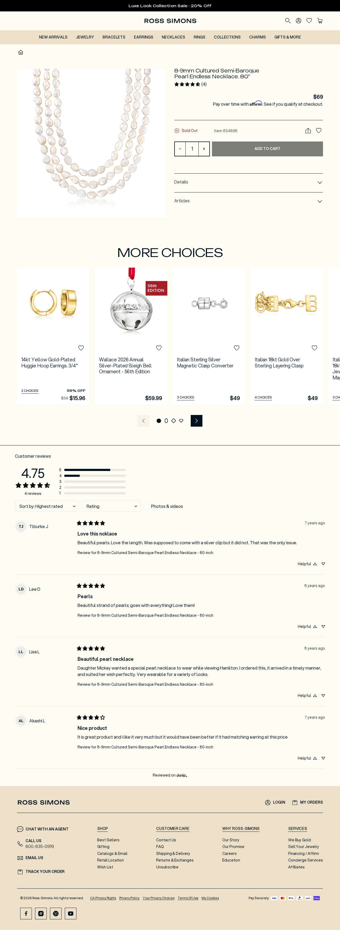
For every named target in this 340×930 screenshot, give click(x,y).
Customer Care (173, 828)
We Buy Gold (299, 840)
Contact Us (166, 840)
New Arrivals (53, 37)
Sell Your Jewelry (303, 846)
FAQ (160, 846)
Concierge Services (305, 860)
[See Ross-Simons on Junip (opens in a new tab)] (182, 775)
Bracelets (114, 37)
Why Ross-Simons (240, 828)
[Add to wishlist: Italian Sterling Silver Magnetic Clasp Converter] (236, 348)
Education (231, 860)
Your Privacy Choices (158, 898)
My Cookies (210, 898)
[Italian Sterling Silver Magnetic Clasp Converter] (209, 336)
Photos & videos (167, 506)
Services (297, 828)
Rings (199, 37)
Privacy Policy (129, 898)
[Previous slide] (143, 421)
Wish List (105, 867)
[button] (91, 143)
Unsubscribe (167, 867)
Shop (102, 828)
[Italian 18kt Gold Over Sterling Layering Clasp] (286, 336)
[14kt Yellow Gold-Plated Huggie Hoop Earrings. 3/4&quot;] (53, 336)
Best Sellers (108, 840)
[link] (190, 84)
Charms (257, 37)
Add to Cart (267, 148)
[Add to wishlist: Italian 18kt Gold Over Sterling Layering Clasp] (314, 348)
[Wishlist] (309, 21)
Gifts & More (287, 37)
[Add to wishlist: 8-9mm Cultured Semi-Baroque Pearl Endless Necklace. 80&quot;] (318, 130)
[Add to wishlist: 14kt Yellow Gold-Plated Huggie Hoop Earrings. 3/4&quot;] (81, 348)
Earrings (143, 37)
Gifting (103, 846)
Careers (229, 853)
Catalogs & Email (112, 853)
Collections (227, 37)
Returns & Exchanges (175, 860)
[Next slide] (196, 421)
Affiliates (296, 867)
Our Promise (233, 846)
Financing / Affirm (303, 853)
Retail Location (110, 860)
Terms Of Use (188, 898)
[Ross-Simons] (170, 21)
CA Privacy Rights (103, 898)
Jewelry (85, 37)
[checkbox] (173, 506)
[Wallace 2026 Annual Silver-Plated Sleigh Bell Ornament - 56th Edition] (131, 336)
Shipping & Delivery (173, 853)
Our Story (230, 840)
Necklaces (173, 37)
